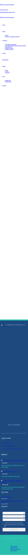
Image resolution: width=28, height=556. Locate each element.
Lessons (6, 168)
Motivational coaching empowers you (13, 304)
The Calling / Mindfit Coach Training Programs (15, 45)
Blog (4, 76)
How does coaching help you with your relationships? (11, 234)
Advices (2, 168)
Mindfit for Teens (9, 48)
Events (4, 53)
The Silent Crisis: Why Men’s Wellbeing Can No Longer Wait (13, 488)
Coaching (6, 192)
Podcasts (7, 72)
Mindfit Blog (8, 80)
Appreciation (5, 59)
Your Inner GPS (8, 47)
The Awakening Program (10, 44)
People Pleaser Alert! (6, 497)
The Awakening (14, 546)
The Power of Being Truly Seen (10, 476)
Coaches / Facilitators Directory (12, 36)
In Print (6, 71)
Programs (5, 40)
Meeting (10, 263)
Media (4, 66)
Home (4, 25)
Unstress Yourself (9, 49)
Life (9, 168)
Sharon (6, 35)
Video (6, 70)
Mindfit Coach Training (15, 549)
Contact (4, 85)
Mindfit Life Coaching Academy (7, 4)
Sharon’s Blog (8, 81)
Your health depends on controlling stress (13, 270)
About (4, 31)
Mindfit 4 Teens (14, 547)
